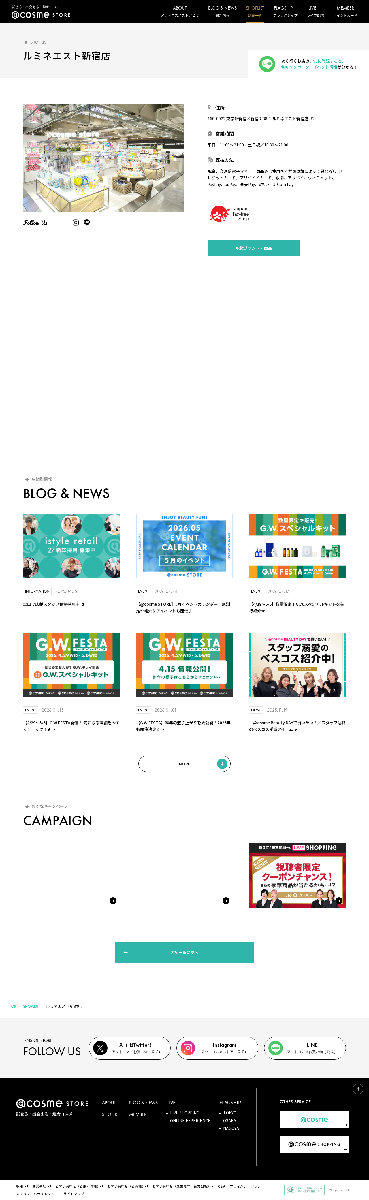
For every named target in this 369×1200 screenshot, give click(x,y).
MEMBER (137, 1114)
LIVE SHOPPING (184, 1112)
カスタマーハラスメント (35, 1193)
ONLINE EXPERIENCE (190, 1120)
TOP (12, 1006)
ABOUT (109, 1103)
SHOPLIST (30, 1006)
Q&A (221, 1186)
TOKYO (229, 1112)
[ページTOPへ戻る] (358, 1089)
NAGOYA (231, 1128)
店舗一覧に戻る (184, 952)
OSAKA (229, 1120)
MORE (184, 764)
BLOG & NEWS (143, 1103)
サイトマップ (73, 1193)
